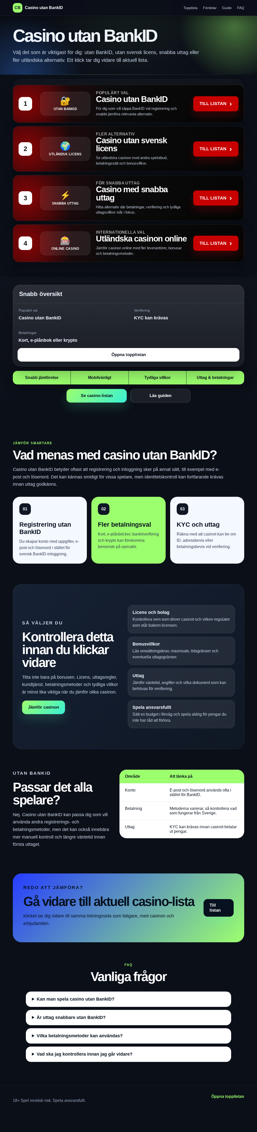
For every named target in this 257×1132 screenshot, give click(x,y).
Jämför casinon (43, 707)
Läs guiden (160, 395)
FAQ (240, 8)
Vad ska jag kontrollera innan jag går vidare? (85, 1054)
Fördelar (210, 8)
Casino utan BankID (39, 8)
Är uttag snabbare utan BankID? (71, 1017)
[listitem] (128, 104)
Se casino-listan (97, 395)
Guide (227, 8)
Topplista (190, 8)
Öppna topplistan (128, 354)
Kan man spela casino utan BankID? (75, 999)
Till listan (215, 908)
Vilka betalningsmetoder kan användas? (80, 1035)
